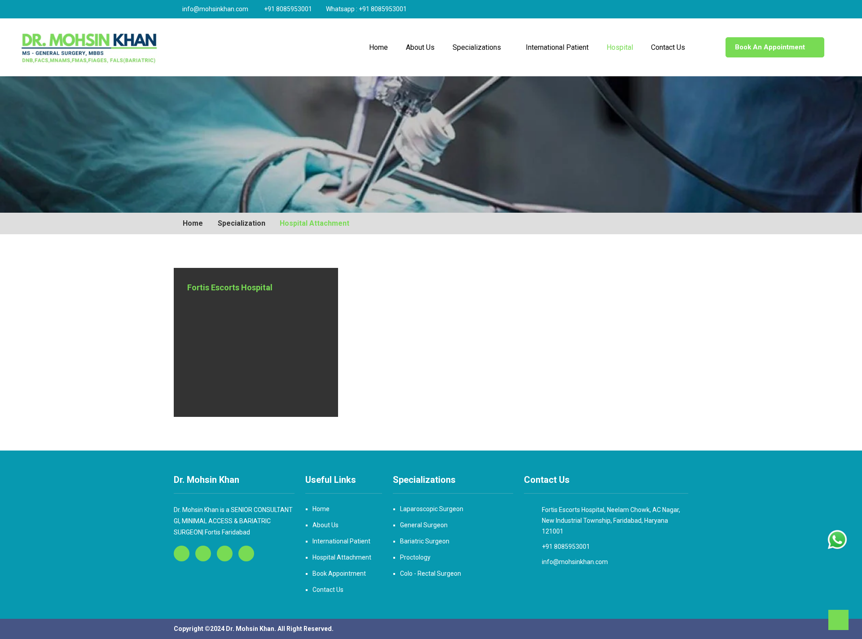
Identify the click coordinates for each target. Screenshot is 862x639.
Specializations (477, 47)
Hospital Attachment (341, 557)
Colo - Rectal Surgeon (430, 573)
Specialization (240, 223)
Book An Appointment (770, 47)
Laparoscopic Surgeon (431, 508)
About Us (420, 47)
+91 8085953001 (288, 9)
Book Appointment (339, 573)
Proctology (415, 557)
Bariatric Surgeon (424, 541)
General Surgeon (424, 525)
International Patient (557, 47)
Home (378, 47)
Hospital (620, 47)
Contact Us (668, 47)
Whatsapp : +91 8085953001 (366, 9)
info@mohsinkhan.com (215, 9)
